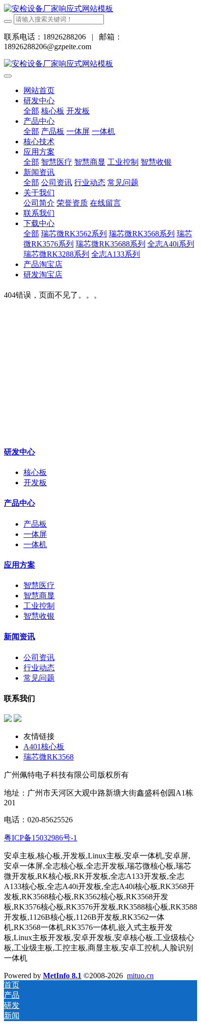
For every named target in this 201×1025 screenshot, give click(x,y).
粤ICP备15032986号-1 (40, 838)
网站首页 (39, 90)
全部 (31, 111)
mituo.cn (140, 975)
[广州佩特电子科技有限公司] (58, 8)
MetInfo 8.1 (62, 975)
